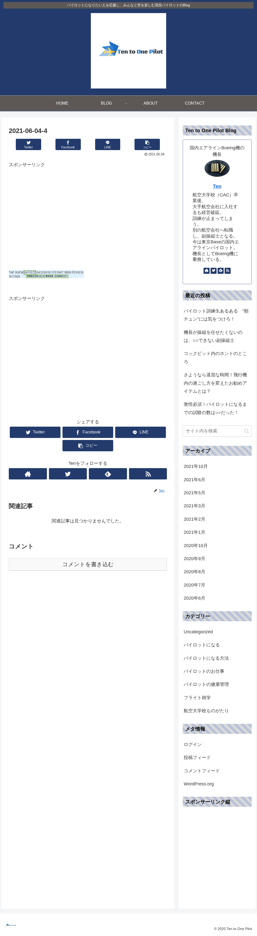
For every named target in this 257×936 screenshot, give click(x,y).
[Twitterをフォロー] (68, 473)
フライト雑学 (197, 697)
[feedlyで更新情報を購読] (108, 473)
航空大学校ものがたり (206, 710)
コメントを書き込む (88, 564)
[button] (246, 431)
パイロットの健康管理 (206, 684)
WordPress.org (199, 783)
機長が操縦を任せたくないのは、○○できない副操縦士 (213, 336)
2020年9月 (194, 558)
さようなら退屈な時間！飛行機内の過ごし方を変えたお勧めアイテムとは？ (215, 383)
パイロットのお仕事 (204, 671)
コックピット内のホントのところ (215, 357)
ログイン (193, 744)
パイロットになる (202, 644)
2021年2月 (194, 519)
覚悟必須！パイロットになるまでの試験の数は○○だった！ (215, 408)
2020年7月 (194, 585)
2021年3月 (194, 505)
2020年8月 (194, 571)
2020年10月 (196, 545)
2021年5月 (194, 492)
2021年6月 (194, 479)
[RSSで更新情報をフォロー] (148, 473)
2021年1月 (194, 532)
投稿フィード (197, 757)
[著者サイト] (28, 473)
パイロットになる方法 (206, 658)
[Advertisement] (88, 220)
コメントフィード (202, 770)
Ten (217, 186)
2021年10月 (196, 466)
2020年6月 (194, 598)
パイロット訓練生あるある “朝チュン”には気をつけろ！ (216, 315)
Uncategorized (198, 631)
